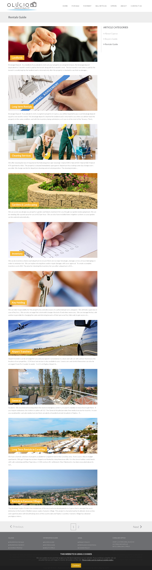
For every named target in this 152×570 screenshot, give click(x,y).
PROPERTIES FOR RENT (16, 545)
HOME (65, 6)
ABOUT (124, 6)
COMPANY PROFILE (15, 548)
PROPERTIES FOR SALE (16, 542)
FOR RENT (87, 6)
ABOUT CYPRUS (49, 548)
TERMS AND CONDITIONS (87, 545)
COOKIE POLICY (84, 548)
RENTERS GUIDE (49, 545)
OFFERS (114, 6)
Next (136, 527)
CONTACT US (136, 6)
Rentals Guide (111, 44)
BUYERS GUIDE (49, 542)
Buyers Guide (110, 39)
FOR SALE (75, 6)
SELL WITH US (101, 6)
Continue (76, 565)
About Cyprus (111, 33)
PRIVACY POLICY (84, 542)
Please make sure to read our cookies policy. (97, 560)
